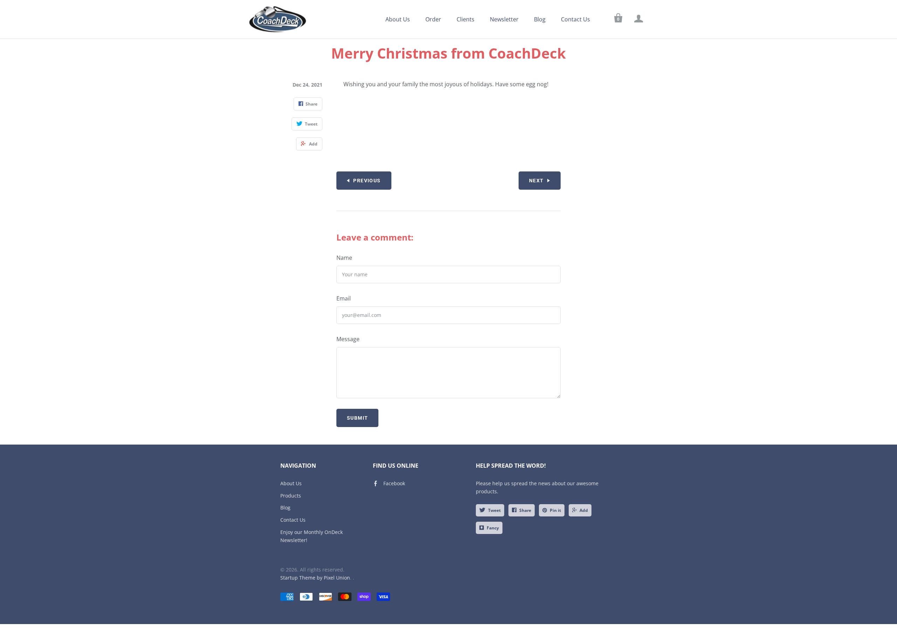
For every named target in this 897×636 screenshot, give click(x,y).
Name (344, 258)
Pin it (555, 510)
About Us (397, 19)
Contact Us (575, 19)
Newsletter (504, 19)
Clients (465, 19)
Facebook (394, 483)
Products (290, 495)
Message (348, 339)
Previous (367, 180)
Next (536, 180)
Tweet (494, 510)
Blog (540, 19)
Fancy (493, 528)
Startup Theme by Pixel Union (315, 577)
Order (433, 19)
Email (343, 298)
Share (525, 510)
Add (584, 510)
